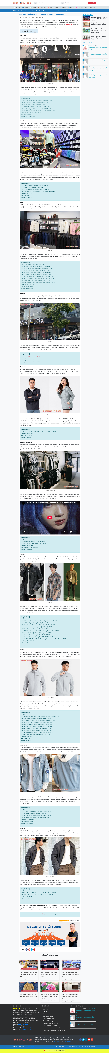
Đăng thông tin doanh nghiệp (51, 1023)
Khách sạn (43, 7)
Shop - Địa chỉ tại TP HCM (28, 10)
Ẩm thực (17, 7)
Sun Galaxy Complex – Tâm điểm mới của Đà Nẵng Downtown (99, 18)
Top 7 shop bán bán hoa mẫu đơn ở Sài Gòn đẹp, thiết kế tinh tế (49, 996)
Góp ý (44, 1014)
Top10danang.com (67, 1041)
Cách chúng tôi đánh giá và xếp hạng (53, 1028)
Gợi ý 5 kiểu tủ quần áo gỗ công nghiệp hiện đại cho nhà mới (99, 23)
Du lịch (34, 7)
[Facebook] (80, 1039)
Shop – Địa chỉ (54, 7)
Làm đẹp (92, 7)
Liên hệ (45, 1011)
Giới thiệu (45, 1009)
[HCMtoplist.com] (22, 3)
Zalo (26, 1024)
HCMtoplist (16, 10)
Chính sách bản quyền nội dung (51, 1025)
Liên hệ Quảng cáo (25, 1029)
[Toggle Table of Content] (34, 31)
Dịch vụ (26, 7)
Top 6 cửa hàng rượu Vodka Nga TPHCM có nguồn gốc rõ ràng (49, 974)
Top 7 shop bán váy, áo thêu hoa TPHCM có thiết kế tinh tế (28, 995)
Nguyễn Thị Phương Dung (30, 1027)
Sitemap (69, 1046)
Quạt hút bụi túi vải (31, 1046)
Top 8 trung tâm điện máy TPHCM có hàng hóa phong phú (70, 974)
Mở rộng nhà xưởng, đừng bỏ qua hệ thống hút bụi (98, 37)
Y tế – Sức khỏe (82, 7)
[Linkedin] (86, 1039)
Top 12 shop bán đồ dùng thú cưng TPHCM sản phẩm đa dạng (28, 974)
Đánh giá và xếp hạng (89, 1046)
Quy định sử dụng (48, 1016)
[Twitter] (83, 1039)
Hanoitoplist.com (58, 1041)
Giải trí (72, 7)
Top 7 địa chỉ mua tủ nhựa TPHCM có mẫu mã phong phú (70, 996)
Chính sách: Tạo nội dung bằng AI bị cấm (54, 1030)
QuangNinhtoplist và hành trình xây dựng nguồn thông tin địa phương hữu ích (99, 30)
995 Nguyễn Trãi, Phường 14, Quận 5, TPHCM (36, 356)
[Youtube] (89, 1039)
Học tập (64, 7)
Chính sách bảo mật (48, 1018)
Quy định (74, 1046)
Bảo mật (80, 1046)
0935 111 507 (21, 1024)
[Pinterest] (92, 1039)
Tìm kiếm (92, 3)
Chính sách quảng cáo (49, 1021)
